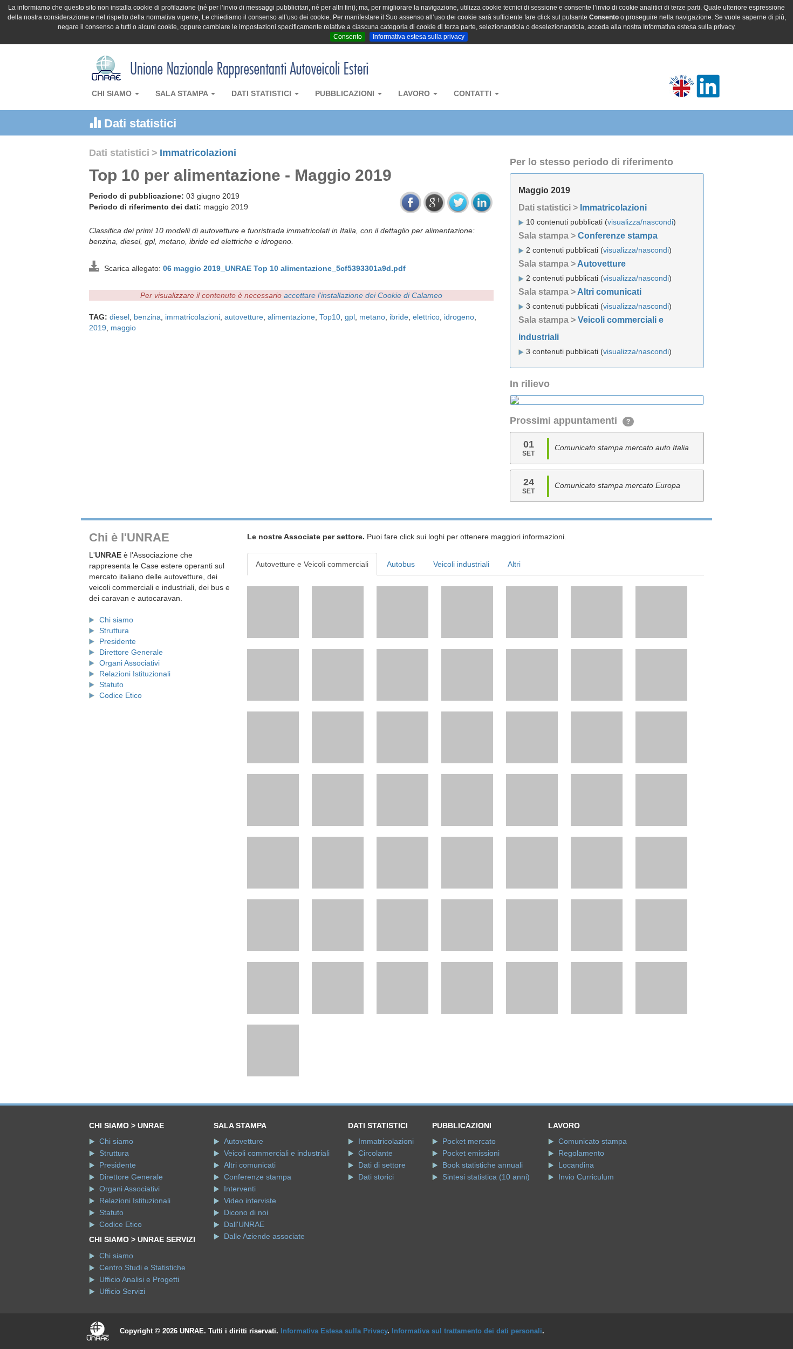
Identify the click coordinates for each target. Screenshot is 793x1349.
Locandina (576, 1165)
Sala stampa (182, 93)
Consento (347, 36)
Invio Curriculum (586, 1176)
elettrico (426, 317)
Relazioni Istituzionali (134, 673)
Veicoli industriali (461, 564)
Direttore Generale (131, 652)
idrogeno (459, 317)
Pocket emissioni (471, 1153)
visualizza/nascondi (640, 222)
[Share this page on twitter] (458, 202)
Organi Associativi (129, 663)
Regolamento (581, 1153)
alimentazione (291, 317)
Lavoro (415, 93)
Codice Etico (120, 695)
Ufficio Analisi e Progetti (139, 1279)
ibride (398, 317)
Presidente (117, 641)
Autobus (401, 564)
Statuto (111, 684)
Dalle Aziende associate (264, 1236)
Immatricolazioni (198, 152)
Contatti (474, 93)
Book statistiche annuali (482, 1165)
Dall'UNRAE (244, 1224)
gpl (350, 317)
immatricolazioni (192, 317)
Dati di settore (382, 1165)
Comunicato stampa (592, 1141)
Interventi (240, 1188)
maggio (123, 327)
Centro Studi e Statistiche (142, 1267)
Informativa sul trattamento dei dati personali (467, 1331)
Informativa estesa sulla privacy (418, 36)
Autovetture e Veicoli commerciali (312, 564)
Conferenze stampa (618, 235)
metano (372, 317)
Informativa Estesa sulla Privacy (334, 1331)
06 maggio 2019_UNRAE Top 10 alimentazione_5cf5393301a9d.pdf (284, 268)
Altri (514, 564)
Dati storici (376, 1176)
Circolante (375, 1153)
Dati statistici (262, 93)
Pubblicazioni (346, 93)
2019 (97, 327)
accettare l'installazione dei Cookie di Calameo (363, 295)
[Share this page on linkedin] (482, 202)
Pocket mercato (469, 1141)
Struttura (114, 630)
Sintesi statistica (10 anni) (486, 1176)
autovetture (243, 317)
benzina (147, 317)
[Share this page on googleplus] (434, 202)
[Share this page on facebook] (410, 202)
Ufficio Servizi (122, 1291)
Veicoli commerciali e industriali (277, 1153)
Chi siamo (113, 93)
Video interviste (250, 1200)
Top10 (329, 317)
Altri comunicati (609, 291)
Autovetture (601, 263)
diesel (119, 317)
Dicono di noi (246, 1212)
